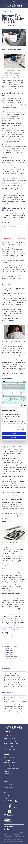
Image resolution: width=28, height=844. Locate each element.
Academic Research (8, 784)
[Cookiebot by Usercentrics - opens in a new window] (20, 405)
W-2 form (7, 242)
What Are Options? (9, 654)
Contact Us (6, 779)
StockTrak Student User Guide (11, 646)
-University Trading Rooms (9, 759)
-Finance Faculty (7, 755)
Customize (13, 437)
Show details (20, 429)
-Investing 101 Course (8, 773)
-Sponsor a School (7, 770)
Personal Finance (8, 11)
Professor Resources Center (9, 749)
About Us (5, 778)
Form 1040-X (5, 515)
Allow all (14, 433)
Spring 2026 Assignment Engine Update (14, 712)
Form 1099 (5, 288)
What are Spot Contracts (10, 656)
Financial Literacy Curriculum (10, 736)
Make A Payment (7, 790)
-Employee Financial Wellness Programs (12, 768)
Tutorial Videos (8, 648)
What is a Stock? (8, 660)
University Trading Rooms (9, 740)
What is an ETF (8, 664)
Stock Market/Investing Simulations (11, 733)
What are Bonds (8, 650)
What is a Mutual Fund (10, 658)
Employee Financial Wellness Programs (12, 744)
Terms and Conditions (8, 787)
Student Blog (6, 795)
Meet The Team (7, 789)
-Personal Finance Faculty (9, 757)
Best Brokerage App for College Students (14, 677)
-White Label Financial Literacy (10, 766)
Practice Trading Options (9, 747)
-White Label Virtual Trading (9, 765)
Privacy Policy (6, 785)
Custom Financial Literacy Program (11, 743)
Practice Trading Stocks (8, 746)
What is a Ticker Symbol (10, 662)
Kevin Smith (11, 25)
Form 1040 (22, 343)
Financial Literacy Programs (9, 738)
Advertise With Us (7, 781)
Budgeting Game (7, 735)
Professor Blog (7, 793)
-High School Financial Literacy (10, 762)
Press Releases (6, 782)
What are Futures (8, 652)
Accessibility (6, 792)
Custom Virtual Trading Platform (10, 741)
